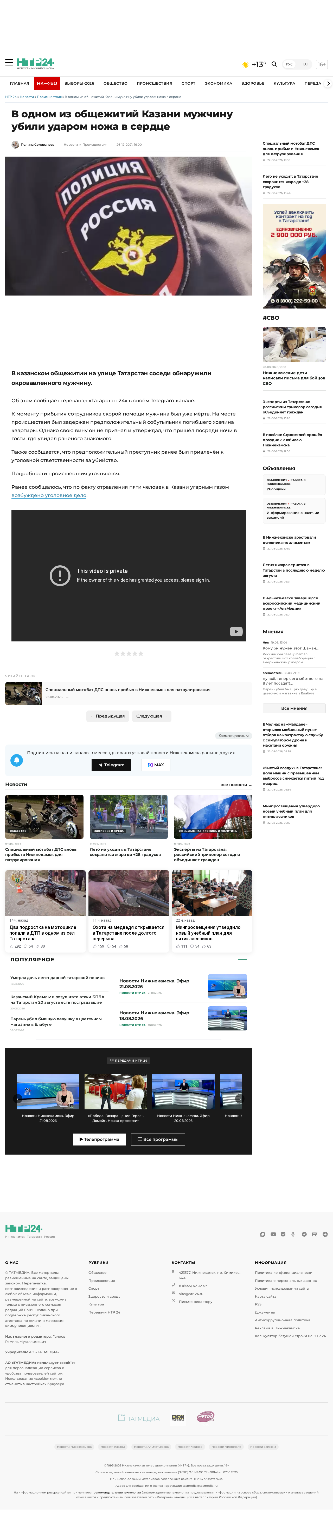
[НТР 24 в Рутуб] (314, 1234)
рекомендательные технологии (117, 1492)
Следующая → (151, 716)
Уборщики (276, 489)
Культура (284, 83)
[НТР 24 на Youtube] (273, 1234)
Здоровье (253, 83)
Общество (115, 83)
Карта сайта (265, 1296)
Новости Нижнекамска (74, 1447)
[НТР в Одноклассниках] (294, 1234)
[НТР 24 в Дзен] (325, 1234)
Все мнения (294, 708)
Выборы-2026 (79, 83)
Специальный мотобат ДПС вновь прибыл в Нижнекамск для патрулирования (291, 148)
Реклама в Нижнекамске (277, 1328)
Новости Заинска (263, 1447)
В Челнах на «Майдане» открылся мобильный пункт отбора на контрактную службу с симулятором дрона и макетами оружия (293, 735)
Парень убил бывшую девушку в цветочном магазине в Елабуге (290, 691)
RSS (258, 1304)
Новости (27, 97)
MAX (159, 764)
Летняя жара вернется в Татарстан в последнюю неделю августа (294, 570)
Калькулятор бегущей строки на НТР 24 (290, 1336)
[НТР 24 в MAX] (262, 1234)
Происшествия (154, 83)
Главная (19, 83)
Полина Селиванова (37, 144)
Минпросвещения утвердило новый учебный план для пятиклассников (291, 811)
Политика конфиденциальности (283, 1273)
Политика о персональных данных (286, 1281)
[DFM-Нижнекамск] (178, 1419)
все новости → (236, 785)
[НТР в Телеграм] (304, 1234)
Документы (265, 1312)
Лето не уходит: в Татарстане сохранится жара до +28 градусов (290, 181)
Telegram (114, 764)
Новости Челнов (190, 1447)
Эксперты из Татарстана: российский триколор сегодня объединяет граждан (292, 406)
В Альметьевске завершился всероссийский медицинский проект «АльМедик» (292, 603)
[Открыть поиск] (274, 64)
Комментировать (232, 736)
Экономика (219, 83)
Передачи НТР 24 (104, 1312)
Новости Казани (113, 1447)
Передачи (316, 83)
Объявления (277, 480)
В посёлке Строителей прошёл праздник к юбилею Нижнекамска (292, 439)
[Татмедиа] (139, 1419)
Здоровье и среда (104, 1296)
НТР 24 (11, 97)
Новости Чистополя (226, 1447)
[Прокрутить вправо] (328, 84)
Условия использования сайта (282, 1288)
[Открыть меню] (9, 62)
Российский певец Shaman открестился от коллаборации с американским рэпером (289, 658)
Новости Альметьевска (151, 1447)
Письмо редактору (195, 1302)
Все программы (160, 1139)
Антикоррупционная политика (282, 1320)
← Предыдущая (108, 716)
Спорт (189, 83)
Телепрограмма (101, 1139)
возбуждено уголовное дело (48, 495)
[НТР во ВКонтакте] (283, 1234)
